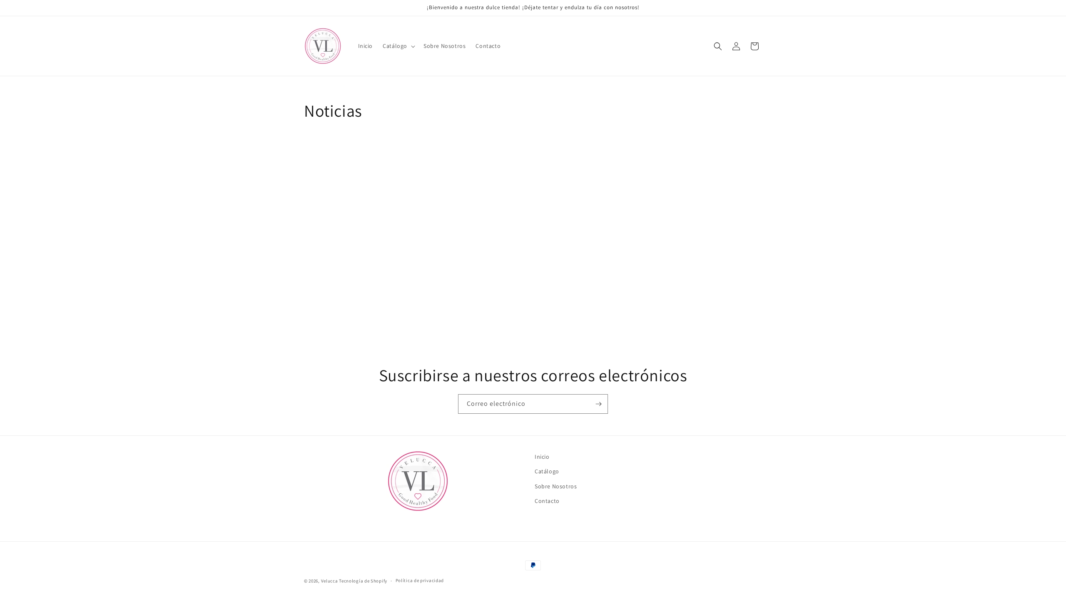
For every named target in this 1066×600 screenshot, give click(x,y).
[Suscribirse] (598, 404)
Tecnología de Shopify (363, 581)
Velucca (329, 581)
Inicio (542, 456)
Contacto (547, 500)
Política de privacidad (420, 580)
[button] (398, 46)
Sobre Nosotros (556, 486)
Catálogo (547, 471)
